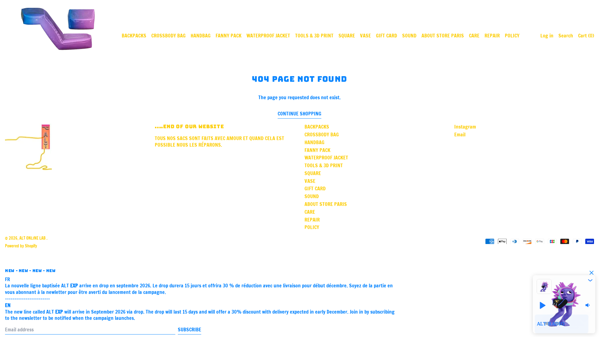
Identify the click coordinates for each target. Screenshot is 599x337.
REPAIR (492, 35)
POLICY (512, 35)
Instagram (465, 127)
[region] (564, 324)
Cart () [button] (586, 35)
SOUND (409, 35)
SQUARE (346, 35)
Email (459, 134)
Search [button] (565, 35)
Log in (546, 35)
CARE (474, 35)
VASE (365, 35)
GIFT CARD (386, 35)
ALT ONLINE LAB (32, 238)
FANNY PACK (228, 35)
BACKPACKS (134, 35)
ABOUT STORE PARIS (442, 35)
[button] (590, 280)
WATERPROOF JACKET (268, 35)
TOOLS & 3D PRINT (314, 35)
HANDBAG (201, 35)
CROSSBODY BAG (168, 35)
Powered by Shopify (21, 246)
